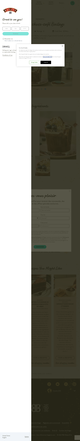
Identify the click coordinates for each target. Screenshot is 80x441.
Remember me (9, 39)
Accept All (46, 62)
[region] (41, 55)
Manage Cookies (34, 62)
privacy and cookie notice (47, 56)
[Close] (62, 46)
